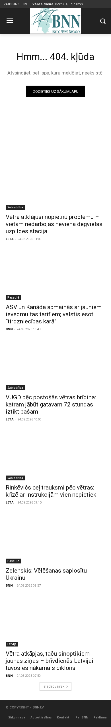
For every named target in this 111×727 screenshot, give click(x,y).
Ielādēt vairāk (53, 686)
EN (25, 4)
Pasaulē (13, 297)
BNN (9, 329)
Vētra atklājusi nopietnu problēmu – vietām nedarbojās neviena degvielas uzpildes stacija (54, 224)
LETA (10, 239)
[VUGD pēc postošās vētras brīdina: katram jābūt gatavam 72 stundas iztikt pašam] (55, 365)
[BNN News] (55, 20)
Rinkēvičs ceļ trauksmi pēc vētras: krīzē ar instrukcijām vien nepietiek (51, 491)
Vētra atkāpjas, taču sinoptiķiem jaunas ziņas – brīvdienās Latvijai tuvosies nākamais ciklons (49, 660)
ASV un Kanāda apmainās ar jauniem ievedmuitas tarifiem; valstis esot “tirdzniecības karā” (54, 314)
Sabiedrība (15, 207)
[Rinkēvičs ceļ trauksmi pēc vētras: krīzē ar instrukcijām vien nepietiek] (55, 455)
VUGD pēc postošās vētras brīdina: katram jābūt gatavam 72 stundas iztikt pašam (51, 404)
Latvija (12, 644)
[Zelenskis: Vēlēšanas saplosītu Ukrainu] (55, 538)
